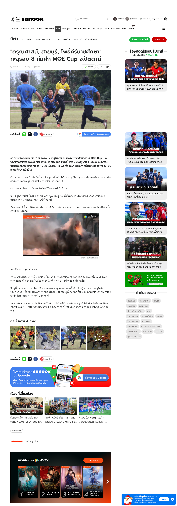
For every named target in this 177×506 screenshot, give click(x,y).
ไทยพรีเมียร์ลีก (133, 331)
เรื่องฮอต (25, 28)
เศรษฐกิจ (66, 28)
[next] (107, 482)
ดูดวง (39, 28)
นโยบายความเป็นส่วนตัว (140, 502)
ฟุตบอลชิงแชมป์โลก (135, 311)
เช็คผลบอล (143, 306)
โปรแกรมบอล (132, 321)
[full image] (22, 338)
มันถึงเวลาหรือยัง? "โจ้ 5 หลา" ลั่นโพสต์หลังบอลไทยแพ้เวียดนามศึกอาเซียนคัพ (144, 162)
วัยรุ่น (99, 28)
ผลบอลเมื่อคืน (147, 316)
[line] (24, 134)
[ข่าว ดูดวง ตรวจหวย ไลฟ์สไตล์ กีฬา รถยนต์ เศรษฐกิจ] (27, 19)
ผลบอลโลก (147, 331)
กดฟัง (90, 66)
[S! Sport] (17, 441)
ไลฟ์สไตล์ (77, 28)
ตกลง (164, 499)
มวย (148, 311)
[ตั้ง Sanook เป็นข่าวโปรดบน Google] (60, 375)
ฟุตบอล (27, 158)
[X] (30, 134)
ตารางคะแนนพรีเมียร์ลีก (150, 326)
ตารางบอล (146, 321)
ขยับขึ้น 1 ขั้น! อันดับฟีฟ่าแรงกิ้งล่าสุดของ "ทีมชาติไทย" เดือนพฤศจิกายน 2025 (144, 267)
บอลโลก (159, 331)
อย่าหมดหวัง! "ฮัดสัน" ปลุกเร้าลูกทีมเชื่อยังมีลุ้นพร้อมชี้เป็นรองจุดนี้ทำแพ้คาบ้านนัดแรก (144, 232)
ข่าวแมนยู (131, 300)
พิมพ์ (38, 66)
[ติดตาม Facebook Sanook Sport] (146, 279)
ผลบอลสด (131, 306)
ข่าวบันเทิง (49, 28)
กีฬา (58, 28)
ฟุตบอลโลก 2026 (134, 336)
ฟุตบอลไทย (17, 430)
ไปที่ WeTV (93, 460)
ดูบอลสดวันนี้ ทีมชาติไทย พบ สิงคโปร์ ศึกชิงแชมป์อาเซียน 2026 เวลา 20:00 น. (145, 89)
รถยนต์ (86, 28)
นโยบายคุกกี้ (153, 502)
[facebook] (35, 134)
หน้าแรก (15, 28)
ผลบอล (156, 300)
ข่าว (33, 28)
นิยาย (131, 28)
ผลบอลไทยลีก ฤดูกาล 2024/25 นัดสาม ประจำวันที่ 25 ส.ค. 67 (145, 195)
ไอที (93, 28)
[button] (78, 18)
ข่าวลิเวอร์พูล (144, 300)
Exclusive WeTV (119, 28)
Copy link (48, 134)
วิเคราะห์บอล (132, 316)
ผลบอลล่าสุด (132, 326)
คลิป (107, 28)
